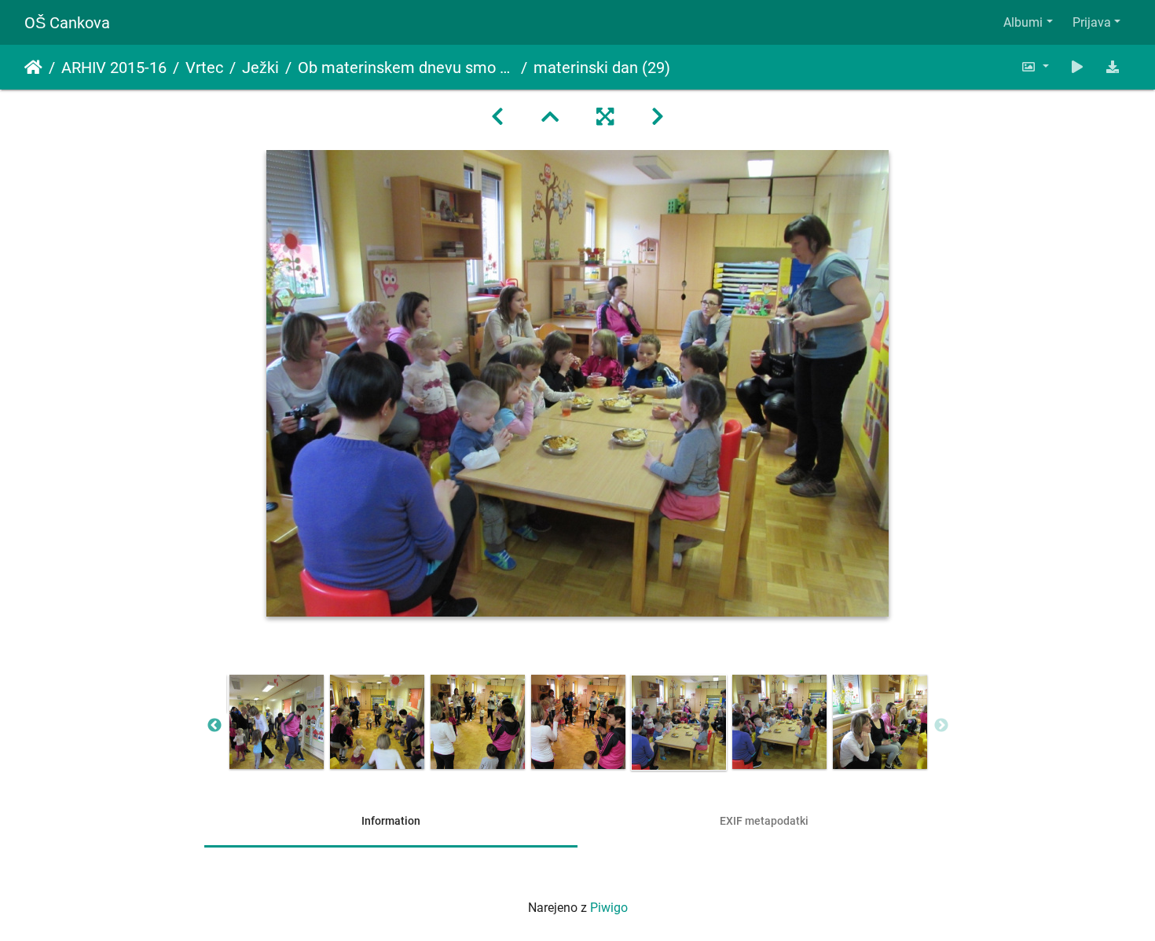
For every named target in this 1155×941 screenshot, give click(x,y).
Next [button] (941, 726)
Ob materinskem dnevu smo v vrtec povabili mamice (406, 67)
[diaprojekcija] (1077, 67)
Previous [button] (214, 726)
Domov (33, 67)
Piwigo (609, 907)
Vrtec (204, 67)
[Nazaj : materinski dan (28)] (497, 117)
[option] (276, 722)
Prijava (1091, 22)
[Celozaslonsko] (605, 117)
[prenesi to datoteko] (1112, 67)
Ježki (260, 67)
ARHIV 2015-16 (114, 67)
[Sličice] (550, 117)
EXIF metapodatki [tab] (764, 821)
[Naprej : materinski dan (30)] (657, 117)
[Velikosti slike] (1034, 67)
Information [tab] (390, 821)
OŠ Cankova (67, 22)
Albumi (1023, 22)
